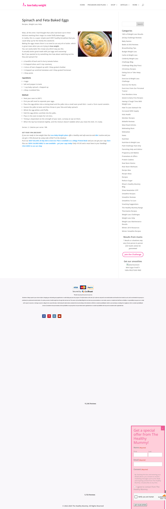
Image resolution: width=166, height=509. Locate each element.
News (124, 135)
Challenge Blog (127, 62)
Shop (113, 5)
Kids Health (126, 114)
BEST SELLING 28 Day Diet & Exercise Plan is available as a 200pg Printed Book (58, 141)
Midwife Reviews (128, 121)
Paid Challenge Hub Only (131, 146)
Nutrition (125, 139)
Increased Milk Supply (130, 111)
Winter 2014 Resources (130, 228)
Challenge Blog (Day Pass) (131, 65)
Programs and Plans (97, 5)
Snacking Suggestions (130, 204)
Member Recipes (128, 118)
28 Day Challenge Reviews (132, 38)
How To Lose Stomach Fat (131, 107)
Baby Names (126, 41)
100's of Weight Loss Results (132, 34)
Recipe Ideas (127, 174)
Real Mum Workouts (130, 167)
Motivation (126, 132)
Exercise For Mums (129, 85)
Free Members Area (129, 94)
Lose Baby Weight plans (59, 135)
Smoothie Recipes (128, 194)
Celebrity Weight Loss (130, 58)
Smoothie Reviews (129, 197)
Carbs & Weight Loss (129, 55)
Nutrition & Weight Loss (131, 142)
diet (96, 135)
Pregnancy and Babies (130, 153)
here (108, 141)
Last (149, 451)
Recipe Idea (126, 170)
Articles (123, 5)
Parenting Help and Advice (132, 149)
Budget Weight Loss (129, 51)
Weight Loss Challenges (131, 214)
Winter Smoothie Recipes (131, 231)
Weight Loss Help (35, 24)
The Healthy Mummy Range (132, 208)
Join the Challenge (133, 254)
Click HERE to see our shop (32, 146)
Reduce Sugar (127, 180)
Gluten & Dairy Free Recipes (132, 98)
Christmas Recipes (129, 69)
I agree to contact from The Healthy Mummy (146, 488)
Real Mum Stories (128, 163)
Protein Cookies (128, 160)
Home (82, 5)
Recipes (25, 24)
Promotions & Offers (129, 156)
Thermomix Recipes (129, 211)
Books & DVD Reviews (130, 44)
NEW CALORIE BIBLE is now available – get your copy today (50, 143)
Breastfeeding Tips (129, 48)
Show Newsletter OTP (130, 190)
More (135, 5)
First (135, 451)
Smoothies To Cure (129, 201)
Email (140, 460)
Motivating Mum (128, 128)
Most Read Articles (129, 125)
